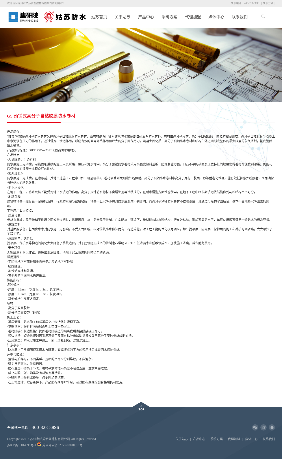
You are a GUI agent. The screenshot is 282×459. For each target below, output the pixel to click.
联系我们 (240, 17)
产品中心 (146, 17)
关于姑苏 (122, 17)
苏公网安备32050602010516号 (61, 445)
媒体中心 (216, 17)
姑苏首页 (99, 17)
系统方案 (169, 17)
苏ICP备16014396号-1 (21, 445)
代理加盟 (193, 17)
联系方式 (268, 3)
